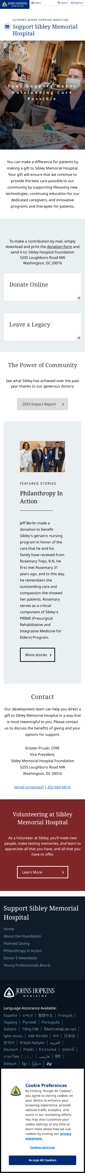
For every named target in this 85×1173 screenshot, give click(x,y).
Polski (28, 1049)
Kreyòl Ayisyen (32, 1042)
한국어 (9, 1042)
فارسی (44, 1056)
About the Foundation (22, 936)
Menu (36, 3)
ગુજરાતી (68, 1049)
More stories (36, 654)
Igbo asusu (13, 1035)
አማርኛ (28, 1015)
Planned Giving (16, 943)
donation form (59, 246)
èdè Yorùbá (38, 1035)
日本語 (69, 1035)
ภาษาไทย (11, 1056)
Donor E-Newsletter (21, 957)
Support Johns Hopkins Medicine (41, 20)
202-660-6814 (58, 787)
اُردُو (29, 1056)
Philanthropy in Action (23, 950)
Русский (29, 1022)
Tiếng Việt (30, 1028)
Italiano (10, 1028)
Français (65, 1015)
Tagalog (10, 1022)
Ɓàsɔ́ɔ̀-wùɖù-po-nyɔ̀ (60, 1028)
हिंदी (58, 1056)
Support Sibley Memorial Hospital (45, 30)
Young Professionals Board (27, 965)
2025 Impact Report (39, 404)
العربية (55, 1042)
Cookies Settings (42, 1147)
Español (10, 1015)
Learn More (32, 872)
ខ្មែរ (24, 1063)
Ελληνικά (47, 1049)
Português (51, 1022)
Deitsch (10, 1063)
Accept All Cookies (42, 1160)
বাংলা (56, 1035)
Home (9, 928)
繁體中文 (45, 1015)
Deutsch (11, 1049)
